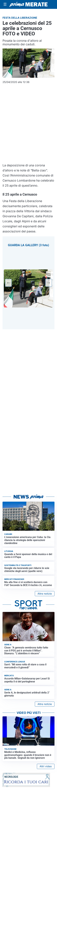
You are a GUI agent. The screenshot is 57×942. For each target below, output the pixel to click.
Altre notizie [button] (45, 593)
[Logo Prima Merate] (29, 4)
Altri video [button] (46, 766)
